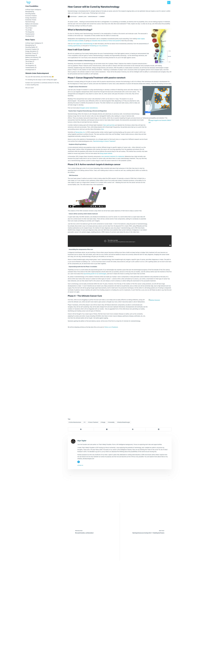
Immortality (111, 422)
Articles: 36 (80, 465)
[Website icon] (78, 462)
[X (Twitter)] (107, 429)
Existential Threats (30, 19)
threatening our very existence (99, 45)
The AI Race (28, 28)
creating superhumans (74, 45)
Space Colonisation (31, 26)
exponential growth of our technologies (94, 273)
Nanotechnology (92, 16)
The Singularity (29, 32)
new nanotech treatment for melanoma (112, 156)
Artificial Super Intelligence (33, 9)
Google (103, 422)
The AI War (28, 30)
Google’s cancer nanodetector (89, 108)
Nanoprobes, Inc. (80, 132)
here (102, 129)
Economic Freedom (31, 15)
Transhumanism (29, 34)
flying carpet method (106, 153)
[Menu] (168, 2)
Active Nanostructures (75, 422)
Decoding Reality (30, 13)
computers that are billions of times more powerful (106, 40)
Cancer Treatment (93, 422)
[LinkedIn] (159, 429)
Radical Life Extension (31, 24)
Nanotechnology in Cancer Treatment (104, 141)
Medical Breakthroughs (123, 422)
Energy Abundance (30, 17)
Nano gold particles (109, 125)
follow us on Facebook (111, 327)
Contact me (28, 82)
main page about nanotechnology (83, 43)
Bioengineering (29, 11)
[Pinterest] (133, 429)
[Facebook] (81, 429)
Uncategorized (29, 36)
